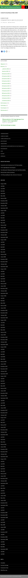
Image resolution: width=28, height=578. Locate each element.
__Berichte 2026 (5, 68)
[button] (2, 51)
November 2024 (4, 232)
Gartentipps (3, 105)
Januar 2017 (3, 427)
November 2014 (4, 478)
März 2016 (3, 442)
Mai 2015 (3, 466)
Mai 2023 (3, 276)
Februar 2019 (3, 388)
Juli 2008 (2, 529)
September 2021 (4, 317)
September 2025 (4, 208)
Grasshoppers (4, 107)
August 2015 (3, 459)
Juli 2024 (2, 242)
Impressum (3, 156)
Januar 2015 (3, 476)
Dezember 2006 (4, 537)
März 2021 (3, 329)
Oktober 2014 (4, 480)
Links (2, 151)
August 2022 (3, 295)
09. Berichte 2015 (5, 95)
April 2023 (3, 278)
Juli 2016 (2, 437)
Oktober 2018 (4, 395)
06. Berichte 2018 (5, 88)
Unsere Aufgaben (4, 136)
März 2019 (3, 385)
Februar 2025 (3, 225)
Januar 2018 (3, 407)
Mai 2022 (3, 300)
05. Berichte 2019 (4, 18)
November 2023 (4, 261)
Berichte (2, 66)
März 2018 (3, 405)
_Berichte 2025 (5, 71)
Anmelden (3, 562)
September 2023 (4, 266)
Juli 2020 (2, 349)
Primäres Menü (26, 7)
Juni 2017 (3, 420)
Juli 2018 (2, 400)
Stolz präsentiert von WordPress (7, 576)
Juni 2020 (3, 351)
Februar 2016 (3, 444)
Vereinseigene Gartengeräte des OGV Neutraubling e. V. (13, 146)
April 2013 (3, 493)
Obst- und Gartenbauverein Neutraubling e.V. (11, 7)
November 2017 (4, 412)
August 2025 (3, 210)
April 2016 (3, 439)
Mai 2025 (3, 217)
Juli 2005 (2, 551)
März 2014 (3, 488)
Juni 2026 (3, 188)
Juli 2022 (2, 298)
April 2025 (3, 220)
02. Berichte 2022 (5, 78)
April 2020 (3, 356)
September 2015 (4, 456)
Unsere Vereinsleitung (5, 138)
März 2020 (3, 359)
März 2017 (3, 422)
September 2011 (4, 505)
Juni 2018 (3, 403)
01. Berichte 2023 (5, 76)
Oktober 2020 (4, 342)
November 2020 (4, 339)
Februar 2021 (3, 332)
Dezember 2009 (4, 512)
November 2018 (4, 393)
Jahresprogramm (4, 133)
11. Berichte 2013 (5, 100)
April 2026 (3, 193)
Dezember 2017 (4, 410)
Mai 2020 (3, 354)
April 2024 (3, 249)
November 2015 (4, 451)
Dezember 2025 (4, 200)
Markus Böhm (12, 22)
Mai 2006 (3, 546)
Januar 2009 (3, 527)
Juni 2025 (3, 215)
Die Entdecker (4, 103)
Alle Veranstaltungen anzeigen (8, 125)
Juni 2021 (3, 322)
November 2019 (4, 368)
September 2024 (4, 237)
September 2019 (4, 373)
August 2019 (3, 376)
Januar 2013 (3, 495)
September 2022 (4, 293)
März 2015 (3, 471)
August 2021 (3, 320)
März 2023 (3, 281)
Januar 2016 (3, 446)
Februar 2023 (3, 283)
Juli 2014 (2, 485)
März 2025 (3, 222)
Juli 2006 (2, 541)
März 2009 (3, 524)
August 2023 (3, 269)
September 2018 (4, 398)
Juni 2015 (3, 463)
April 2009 (3, 522)
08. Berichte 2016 (5, 93)
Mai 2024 (3, 247)
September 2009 (4, 517)
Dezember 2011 (4, 502)
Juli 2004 (2, 554)
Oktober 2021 (4, 315)
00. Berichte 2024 (5, 73)
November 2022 (4, 288)
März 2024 (3, 251)
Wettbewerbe (4, 110)
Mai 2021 (3, 325)
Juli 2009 (2, 519)
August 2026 (3, 183)
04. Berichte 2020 (5, 83)
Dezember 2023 (4, 259)
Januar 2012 (3, 500)
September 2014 (4, 483)
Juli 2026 (2, 186)
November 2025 (4, 203)
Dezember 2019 (4, 366)
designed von (17, 576)
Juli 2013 (2, 490)
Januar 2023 (3, 286)
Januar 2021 (3, 334)
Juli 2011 (2, 507)
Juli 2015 (2, 461)
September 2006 (4, 539)
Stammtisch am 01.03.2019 (12, 20)
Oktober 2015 (4, 454)
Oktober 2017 (4, 415)
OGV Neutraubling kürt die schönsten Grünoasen (11, 174)
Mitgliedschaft (4, 148)
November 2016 (4, 429)
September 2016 (4, 434)
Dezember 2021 (4, 310)
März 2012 (3, 498)
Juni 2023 (3, 273)
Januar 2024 (3, 256)
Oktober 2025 (4, 205)
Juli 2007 (2, 534)
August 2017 (3, 417)
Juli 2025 (2, 213)
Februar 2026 (3, 198)
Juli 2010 (2, 510)
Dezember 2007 (4, 532)
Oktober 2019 (4, 371)
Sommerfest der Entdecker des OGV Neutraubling (11, 165)
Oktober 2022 (4, 290)
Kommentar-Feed (4, 567)
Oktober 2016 (4, 432)
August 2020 (3, 347)
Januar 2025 (3, 227)
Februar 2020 (3, 361)
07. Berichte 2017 (5, 90)
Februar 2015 (3, 473)
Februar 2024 (3, 254)
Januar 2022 (3, 308)
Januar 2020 (3, 364)
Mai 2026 (3, 191)
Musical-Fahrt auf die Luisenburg (7, 172)
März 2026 (3, 195)
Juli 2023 (2, 271)
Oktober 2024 (4, 234)
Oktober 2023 (4, 264)
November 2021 (4, 312)
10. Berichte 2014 (5, 98)
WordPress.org (4, 570)
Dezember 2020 (4, 337)
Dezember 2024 (4, 230)
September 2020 (4, 344)
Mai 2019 (3, 381)
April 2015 (3, 468)
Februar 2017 (3, 424)
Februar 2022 (3, 305)
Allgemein (3, 64)
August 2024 (3, 239)
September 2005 (4, 549)
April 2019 (3, 383)
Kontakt (2, 153)
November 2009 (4, 515)
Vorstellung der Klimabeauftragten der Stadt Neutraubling (13, 170)
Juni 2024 (3, 244)
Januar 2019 (3, 390)
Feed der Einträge (4, 565)
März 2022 (3, 303)
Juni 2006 (3, 544)
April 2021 (3, 327)
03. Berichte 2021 (5, 81)
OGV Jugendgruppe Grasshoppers (8, 167)
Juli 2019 (2, 378)
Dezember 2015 (4, 449)
